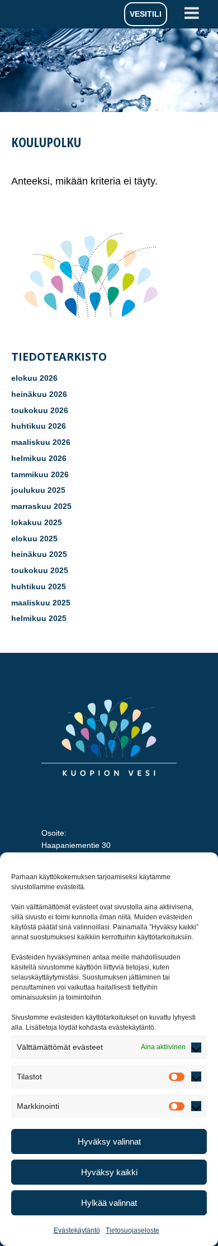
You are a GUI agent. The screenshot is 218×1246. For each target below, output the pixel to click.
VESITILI (146, 13)
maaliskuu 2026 (40, 442)
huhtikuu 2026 (38, 425)
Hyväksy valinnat (109, 1141)
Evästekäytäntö (77, 1230)
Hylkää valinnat (109, 1203)
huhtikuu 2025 (38, 586)
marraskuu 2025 (41, 506)
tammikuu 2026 (40, 474)
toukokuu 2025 (39, 570)
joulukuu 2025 (38, 490)
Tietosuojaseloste (132, 1230)
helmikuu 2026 (39, 458)
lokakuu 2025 (36, 522)
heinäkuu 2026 (39, 394)
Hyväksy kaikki (109, 1172)
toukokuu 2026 (39, 410)
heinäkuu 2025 (39, 554)
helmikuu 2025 (39, 618)
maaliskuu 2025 (40, 602)
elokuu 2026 (34, 378)
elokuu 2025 (34, 538)
